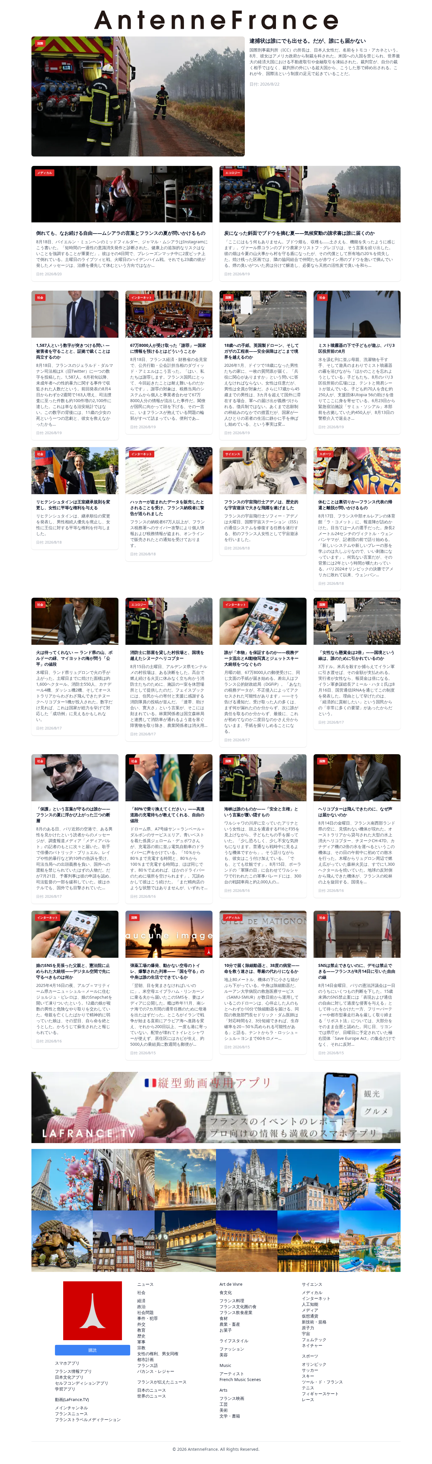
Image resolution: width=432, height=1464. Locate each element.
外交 (141, 1324)
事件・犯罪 (147, 1318)
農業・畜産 (230, 1324)
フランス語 (147, 1365)
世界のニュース (151, 1396)
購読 (92, 1350)
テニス (308, 1387)
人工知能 (310, 1304)
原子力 (308, 1327)
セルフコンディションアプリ (81, 1383)
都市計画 (145, 1359)
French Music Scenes (240, 1379)
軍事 (141, 1342)
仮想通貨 (310, 1316)
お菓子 (226, 1330)
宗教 (141, 1347)
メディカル (312, 1292)
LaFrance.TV (76, 1399)
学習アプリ (65, 1389)
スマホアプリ (67, 1363)
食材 (224, 1318)
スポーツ (310, 1356)
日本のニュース (151, 1390)
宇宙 (306, 1333)
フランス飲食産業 (236, 1312)
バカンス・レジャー (155, 1371)
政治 (141, 1306)
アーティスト (232, 1373)
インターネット (316, 1298)
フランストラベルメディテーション (88, 1419)
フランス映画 (232, 1398)
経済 (141, 1300)
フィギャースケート (320, 1393)
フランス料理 (232, 1300)
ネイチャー (312, 1345)
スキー (308, 1376)
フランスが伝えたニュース (162, 1382)
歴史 (141, 1336)
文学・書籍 (230, 1416)
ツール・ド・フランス (322, 1382)
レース (308, 1399)
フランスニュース (71, 1413)
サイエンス (312, 1284)
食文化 (226, 1292)
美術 (224, 1410)
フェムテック (314, 1339)
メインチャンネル (71, 1407)
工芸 (224, 1404)
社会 (141, 1292)
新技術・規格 (314, 1322)
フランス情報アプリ (73, 1371)
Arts (223, 1390)
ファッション (232, 1349)
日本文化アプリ (69, 1377)
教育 (141, 1330)
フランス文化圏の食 (238, 1306)
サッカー (310, 1370)
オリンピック (314, 1364)
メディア (310, 1310)
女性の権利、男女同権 (157, 1353)
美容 (224, 1355)
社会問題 (145, 1312)
